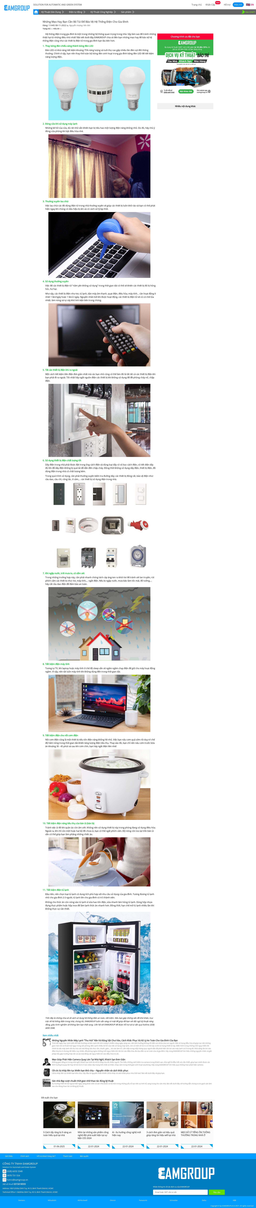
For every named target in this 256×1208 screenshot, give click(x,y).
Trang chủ (47, 29)
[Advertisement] (185, 127)
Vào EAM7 (250, 12)
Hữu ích (56, 29)
